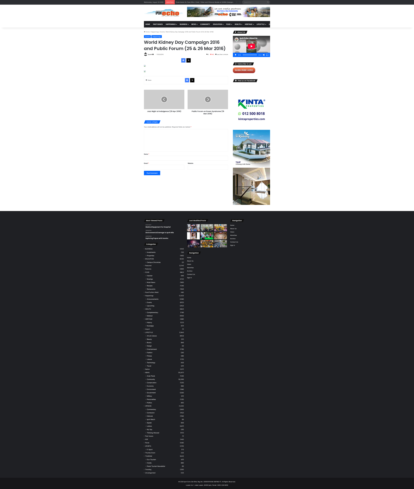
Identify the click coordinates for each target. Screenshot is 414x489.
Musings (150, 279)
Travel (149, 366)
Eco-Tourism (151, 459)
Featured (148, 265)
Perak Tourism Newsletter (156, 466)
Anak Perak (151, 376)
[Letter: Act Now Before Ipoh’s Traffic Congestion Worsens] (220, 243)
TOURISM (291, 24)
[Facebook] (183, 60)
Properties (150, 256)
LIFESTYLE (261, 24)
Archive (189, 271)
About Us (190, 261)
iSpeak (149, 423)
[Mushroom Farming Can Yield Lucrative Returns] (207, 227)
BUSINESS (183, 24)
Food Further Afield (151, 292)
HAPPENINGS (171, 24)
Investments (151, 252)
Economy (150, 386)
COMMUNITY (205, 24)
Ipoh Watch (151, 419)
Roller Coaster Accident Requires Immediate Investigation (195, 2)
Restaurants (151, 289)
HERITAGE (248, 24)
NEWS (193, 24)
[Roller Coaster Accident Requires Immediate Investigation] (193, 235)
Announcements (152, 299)
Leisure (149, 359)
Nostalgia (150, 326)
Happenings (155, 32)
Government (151, 393)
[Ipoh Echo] (164, 13)
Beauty (149, 339)
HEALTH (238, 24)
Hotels (149, 463)
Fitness (149, 356)
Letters (149, 426)
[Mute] (264, 55)
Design (149, 346)
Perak (147, 443)
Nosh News (151, 282)
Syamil (150, 54)
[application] (251, 46)
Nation (147, 369)
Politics (149, 403)
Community (151, 379)
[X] (188, 60)
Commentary (151, 409)
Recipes (149, 286)
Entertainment (152, 349)
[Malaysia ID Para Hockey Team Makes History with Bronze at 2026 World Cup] (193, 227)
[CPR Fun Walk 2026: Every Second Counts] (207, 235)
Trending (148, 469)
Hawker (149, 276)
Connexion (150, 413)
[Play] (236, 55)
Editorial (150, 416)
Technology (151, 362)
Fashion (149, 352)
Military (149, 396)
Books (149, 342)
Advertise (190, 267)
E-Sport (150, 449)
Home (147, 24)
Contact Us (191, 274)
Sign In (189, 278)
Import (147, 329)
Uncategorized (150, 473)
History (149, 322)
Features (148, 269)
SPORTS (282, 24)
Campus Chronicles (154, 262)
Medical (149, 316)
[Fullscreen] (267, 55)
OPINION (272, 24)
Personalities (151, 399)
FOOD (228, 24)
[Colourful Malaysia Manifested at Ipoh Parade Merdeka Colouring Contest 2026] (220, 235)
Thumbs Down (150, 453)
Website (190, 163)
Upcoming (150, 306)
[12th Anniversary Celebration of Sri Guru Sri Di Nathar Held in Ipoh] (207, 243)
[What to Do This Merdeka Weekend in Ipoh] (193, 243)
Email (146, 163)
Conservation (151, 383)
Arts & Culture (152, 336)
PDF (146, 439)
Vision (189, 264)
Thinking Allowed (153, 433)
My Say (149, 429)
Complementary (152, 312)
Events (162, 32)
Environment (151, 389)
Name (146, 154)
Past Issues (158, 24)
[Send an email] (153, 54)
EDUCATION (217, 24)
